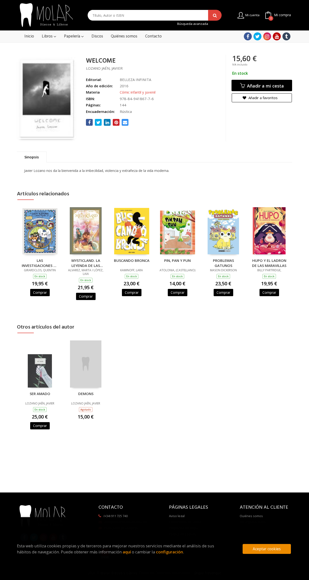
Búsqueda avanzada (192, 23)
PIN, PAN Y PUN (177, 260)
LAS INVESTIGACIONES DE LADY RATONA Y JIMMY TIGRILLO (40, 263)
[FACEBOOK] (248, 36)
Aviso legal (177, 516)
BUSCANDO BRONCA (131, 260)
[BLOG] (286, 36)
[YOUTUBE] (277, 36)
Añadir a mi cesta (265, 86)
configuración (169, 552)
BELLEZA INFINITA (135, 79)
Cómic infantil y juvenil (137, 92)
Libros (48, 36)
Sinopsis (31, 156)
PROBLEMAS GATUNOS (223, 263)
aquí (127, 552)
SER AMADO (40, 393)
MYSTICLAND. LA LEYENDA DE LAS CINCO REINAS (85, 263)
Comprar (40, 292)
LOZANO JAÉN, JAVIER (104, 68)
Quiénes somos (251, 516)
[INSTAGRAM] (267, 36)
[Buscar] (215, 15)
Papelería (72, 36)
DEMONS (85, 393)
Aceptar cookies (267, 548)
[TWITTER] (257, 36)
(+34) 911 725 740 (116, 516)
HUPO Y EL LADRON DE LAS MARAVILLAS (269, 263)
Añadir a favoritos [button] (262, 97)
